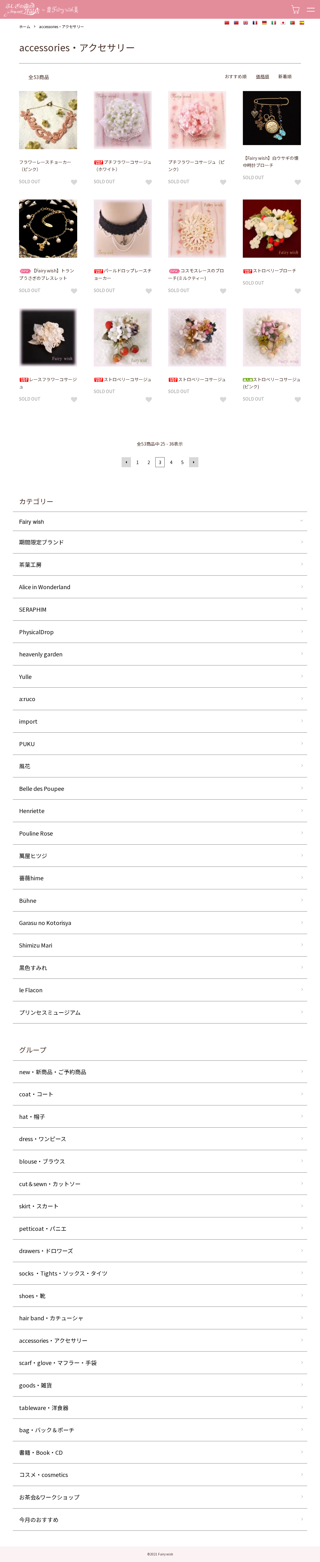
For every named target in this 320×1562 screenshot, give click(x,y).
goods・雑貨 (35, 1385)
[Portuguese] (292, 23)
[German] (264, 23)
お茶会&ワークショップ (49, 1497)
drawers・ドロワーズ (46, 1250)
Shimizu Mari (35, 945)
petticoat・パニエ (43, 1228)
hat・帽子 (32, 1116)
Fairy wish (31, 521)
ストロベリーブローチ (274, 270)
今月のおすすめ (38, 1519)
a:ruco (27, 699)
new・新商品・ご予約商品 (52, 1072)
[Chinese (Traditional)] (236, 23)
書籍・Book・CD (41, 1452)
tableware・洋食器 (43, 1407)
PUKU (27, 744)
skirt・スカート (39, 1206)
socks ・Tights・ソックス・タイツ (63, 1273)
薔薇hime (31, 878)
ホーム (24, 26)
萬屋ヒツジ (33, 856)
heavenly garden (40, 654)
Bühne (27, 900)
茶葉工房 (30, 564)
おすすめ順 (236, 76)
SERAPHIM (33, 609)
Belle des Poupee (41, 788)
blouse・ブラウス (42, 1161)
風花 (24, 766)
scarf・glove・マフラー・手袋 (58, 1362)
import (28, 721)
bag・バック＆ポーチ (46, 1430)
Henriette (31, 810)
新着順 (285, 76)
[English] (245, 23)
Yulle (25, 676)
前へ (126, 462)
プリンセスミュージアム (50, 1012)
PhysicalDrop (36, 632)
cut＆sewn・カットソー (50, 1184)
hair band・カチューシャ (51, 1318)
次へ (193, 462)
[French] (255, 23)
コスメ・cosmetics (43, 1474)
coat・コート (36, 1094)
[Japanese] (283, 23)
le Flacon (30, 990)
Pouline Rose (36, 833)
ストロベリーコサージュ (128, 379)
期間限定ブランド (41, 542)
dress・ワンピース (42, 1139)
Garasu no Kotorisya (45, 922)
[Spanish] (301, 23)
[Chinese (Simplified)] (226, 23)
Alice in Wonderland (44, 587)
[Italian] (273, 23)
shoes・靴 (32, 1296)
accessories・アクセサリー (61, 26)
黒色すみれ (33, 967)
